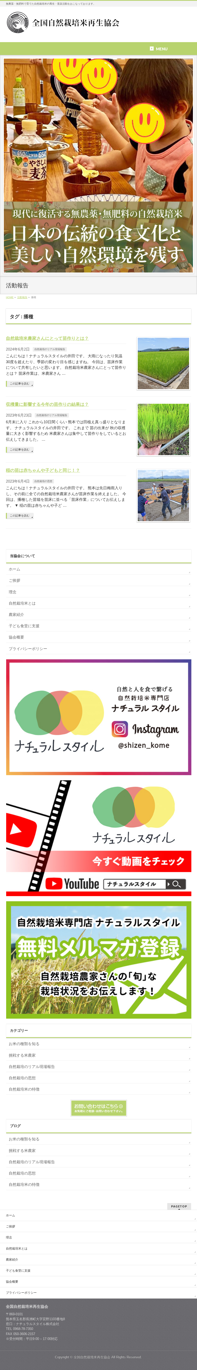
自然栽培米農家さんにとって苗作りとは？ (47, 338)
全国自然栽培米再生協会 (92, 1357)
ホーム (14, 569)
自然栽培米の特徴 (24, 1089)
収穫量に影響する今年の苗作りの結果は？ (47, 404)
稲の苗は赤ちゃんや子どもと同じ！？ (43, 470)
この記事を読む (19, 383)
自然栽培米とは (22, 603)
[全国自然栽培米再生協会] (64, 28)
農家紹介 (16, 614)
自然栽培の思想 (43, 481)
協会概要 (16, 637)
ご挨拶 (14, 580)
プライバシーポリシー (28, 648)
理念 (12, 592)
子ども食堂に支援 (24, 626)
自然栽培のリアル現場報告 (49, 349)
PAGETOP (179, 1206)
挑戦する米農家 (22, 1055)
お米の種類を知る (24, 1043)
